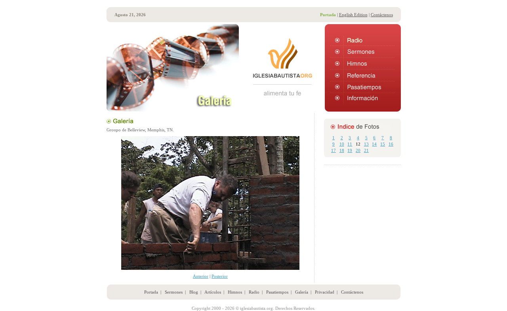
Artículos (212, 292)
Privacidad (324, 292)
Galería (301, 292)
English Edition (353, 14)
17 (333, 150)
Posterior (220, 276)
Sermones (174, 292)
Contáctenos (382, 14)
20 (358, 150)
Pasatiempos (277, 292)
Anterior (200, 276)
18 (341, 150)
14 (374, 144)
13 (366, 144)
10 (341, 144)
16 (391, 144)
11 (349, 144)
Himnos (235, 292)
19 (349, 150)
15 (382, 144)
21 (366, 150)
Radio (254, 292)
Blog (193, 292)
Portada (151, 292)
